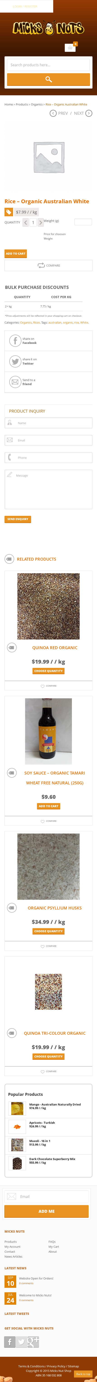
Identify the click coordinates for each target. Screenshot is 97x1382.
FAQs (51, 1242)
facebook (10, 1342)
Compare (53, 265)
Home (9, 104)
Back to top (83, 1374)
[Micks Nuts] (48, 24)
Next (79, 113)
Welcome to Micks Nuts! (35, 1295)
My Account (13, 1247)
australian (55, 322)
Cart (70, 48)
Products (22, 104)
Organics (37, 104)
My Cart (53, 1247)
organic (68, 322)
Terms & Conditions (31, 1366)
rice (76, 322)
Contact (10, 1252)
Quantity (12, 222)
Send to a (29, 382)
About (52, 1252)
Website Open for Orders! (36, 1278)
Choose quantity (48, 671)
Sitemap (73, 1366)
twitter (21, 1342)
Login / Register (25, 6)
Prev (63, 113)
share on (30, 341)
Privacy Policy (56, 1366)
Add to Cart (15, 253)
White (84, 322)
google (33, 1342)
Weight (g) (51, 221)
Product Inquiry (27, 411)
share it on (30, 361)
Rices (36, 322)
